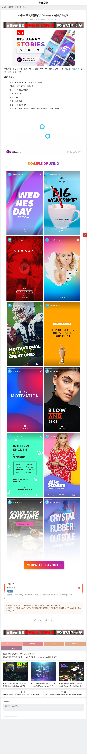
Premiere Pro (11, 644)
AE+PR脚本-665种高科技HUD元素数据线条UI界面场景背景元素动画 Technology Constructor (15, 685)
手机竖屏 (75, 644)
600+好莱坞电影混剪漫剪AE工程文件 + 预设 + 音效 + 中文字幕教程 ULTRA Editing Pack (71, 685)
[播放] (7, 153)
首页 (4, 7)
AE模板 (10, 7)
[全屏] (80, 153)
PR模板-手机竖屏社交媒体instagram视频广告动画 (40, 657)
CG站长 (10, 654)
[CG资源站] (43, 2)
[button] (43, 133)
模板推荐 (18, 7)
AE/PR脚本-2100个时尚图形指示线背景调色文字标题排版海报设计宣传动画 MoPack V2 (43, 685)
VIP (54, 644)
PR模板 (32, 644)
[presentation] (72, 666)
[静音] (76, 153)
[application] (43, 133)
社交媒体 (12, 648)
